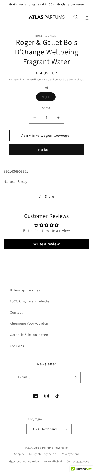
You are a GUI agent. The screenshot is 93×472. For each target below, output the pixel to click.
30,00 (45, 97)
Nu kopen (46, 149)
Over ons (17, 346)
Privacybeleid (70, 454)
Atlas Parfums (43, 447)
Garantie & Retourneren (29, 334)
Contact (16, 312)
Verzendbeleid (53, 461)
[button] (6, 17)
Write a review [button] (46, 244)
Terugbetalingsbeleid (43, 454)
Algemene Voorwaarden (29, 323)
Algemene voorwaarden (23, 461)
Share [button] (49, 196)
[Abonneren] (74, 377)
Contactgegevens (78, 461)
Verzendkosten (34, 79)
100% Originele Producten (30, 301)
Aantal (46, 108)
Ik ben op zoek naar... (27, 290)
